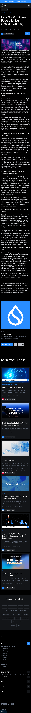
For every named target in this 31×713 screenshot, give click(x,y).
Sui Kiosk (3, 215)
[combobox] (3, 711)
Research (7, 531)
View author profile (7, 344)
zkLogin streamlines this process (20, 109)
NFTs (3, 493)
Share (27, 33)
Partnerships (14, 384)
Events (4, 570)
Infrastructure (13, 12)
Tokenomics (5, 457)
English (2, 711)
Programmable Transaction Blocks (19, 50)
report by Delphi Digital (13, 69)
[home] (3, 5)
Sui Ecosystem (6, 384)
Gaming (6, 12)
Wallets (4, 420)
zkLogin (6, 50)
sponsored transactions (12, 140)
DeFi (2, 12)
